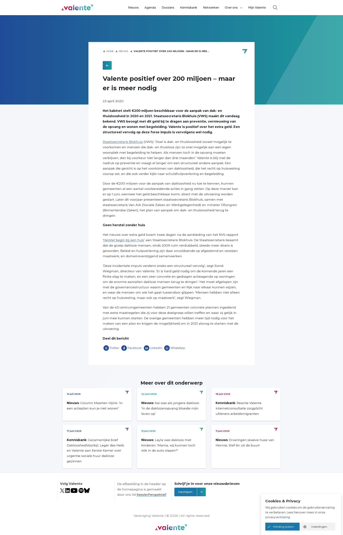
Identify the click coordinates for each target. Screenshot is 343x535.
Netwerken (211, 7)
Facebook (135, 348)
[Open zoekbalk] (275, 7)
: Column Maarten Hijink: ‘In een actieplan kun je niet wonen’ (95, 405)
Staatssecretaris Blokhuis (123, 142)
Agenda (150, 7)
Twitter (114, 348)
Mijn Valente (257, 7)
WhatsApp (177, 348)
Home (110, 51)
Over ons (231, 7)
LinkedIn (156, 348)
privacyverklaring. (278, 517)
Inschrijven (185, 492)
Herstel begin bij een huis (123, 240)
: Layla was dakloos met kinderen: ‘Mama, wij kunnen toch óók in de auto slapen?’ (168, 445)
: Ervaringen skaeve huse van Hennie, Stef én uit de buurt (245, 442)
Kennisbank (188, 7)
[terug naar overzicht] (107, 65)
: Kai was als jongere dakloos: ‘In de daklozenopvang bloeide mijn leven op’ (170, 408)
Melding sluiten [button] (283, 526)
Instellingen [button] (319, 526)
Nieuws (133, 7)
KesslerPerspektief (151, 494)
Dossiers (168, 7)
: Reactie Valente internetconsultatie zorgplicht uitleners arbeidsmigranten (239, 408)
